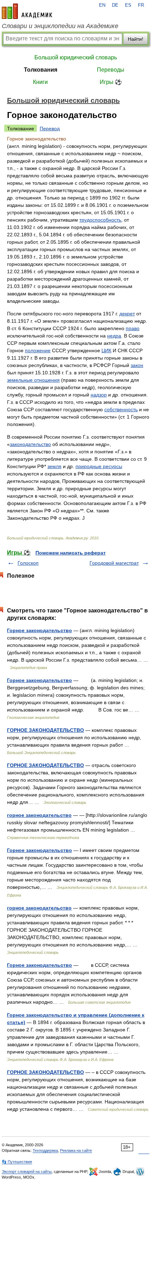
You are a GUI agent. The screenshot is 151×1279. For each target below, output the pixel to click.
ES (128, 5)
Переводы (110, 70)
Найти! (135, 39)
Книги (40, 82)
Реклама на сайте (76, 1150)
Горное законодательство (39, 630)
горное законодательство (39, 815)
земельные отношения (33, 380)
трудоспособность (100, 220)
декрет (127, 313)
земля (54, 466)
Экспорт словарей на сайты (27, 1171)
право (132, 328)
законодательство (30, 444)
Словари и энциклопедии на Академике (60, 25)
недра (114, 336)
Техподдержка (45, 1150)
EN (102, 5)
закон (137, 365)
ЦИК (106, 350)
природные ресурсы (99, 466)
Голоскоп (28, 563)
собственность (121, 409)
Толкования (40, 70)
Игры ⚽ (111, 82)
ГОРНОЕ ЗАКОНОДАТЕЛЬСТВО (45, 730)
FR (141, 5)
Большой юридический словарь (75, 57)
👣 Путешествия (17, 1162)
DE (115, 5)
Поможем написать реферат (70, 553)
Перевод (50, 128)
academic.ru (27, 11)
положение (38, 350)
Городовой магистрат (114, 563)
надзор (99, 395)
